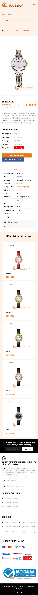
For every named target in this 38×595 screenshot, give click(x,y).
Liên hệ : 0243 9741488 (13, 159)
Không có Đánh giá (10, 107)
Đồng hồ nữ (18, 137)
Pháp (15, 134)
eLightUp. (19, 588)
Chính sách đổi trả (10, 532)
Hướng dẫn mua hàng (11, 502)
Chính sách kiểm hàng (28, 532)
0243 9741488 (11, 480)
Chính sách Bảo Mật (11, 522)
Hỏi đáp (7, 510)
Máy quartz (18, 144)
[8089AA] (19, 259)
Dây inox (17, 141)
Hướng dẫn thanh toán (12, 506)
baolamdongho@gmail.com (15, 486)
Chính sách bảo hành (11, 526)
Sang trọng (25, 187)
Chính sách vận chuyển (29, 522)
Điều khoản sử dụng (11, 498)
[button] (27, 449)
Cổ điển (18, 187)
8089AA (8, 273)
